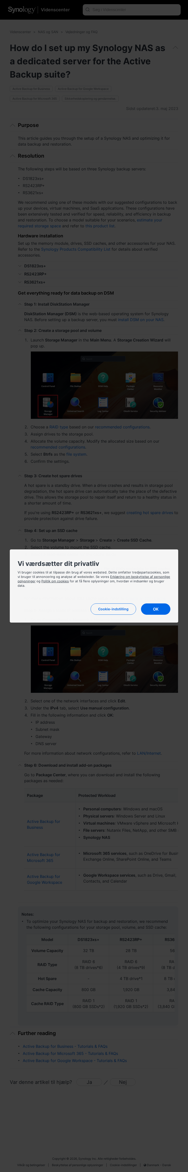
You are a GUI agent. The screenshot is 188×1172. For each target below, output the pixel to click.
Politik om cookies (55, 581)
